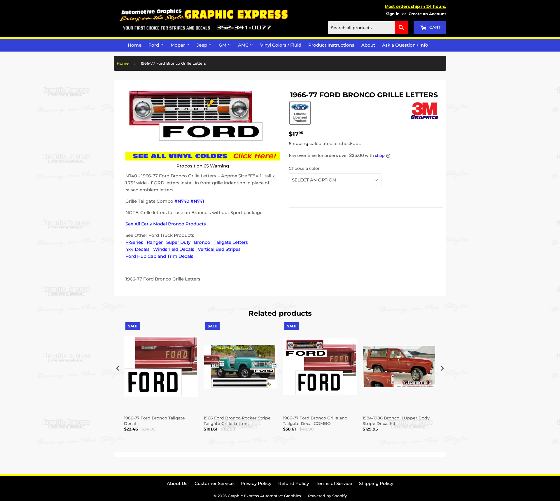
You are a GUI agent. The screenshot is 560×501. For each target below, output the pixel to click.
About (368, 45)
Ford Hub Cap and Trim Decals (159, 256)
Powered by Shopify (327, 495)
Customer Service (214, 483)
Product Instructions (331, 45)
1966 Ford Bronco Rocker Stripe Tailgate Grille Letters (237, 420)
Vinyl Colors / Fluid (280, 45)
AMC (244, 45)
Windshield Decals (173, 249)
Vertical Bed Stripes (219, 249)
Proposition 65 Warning (202, 166)
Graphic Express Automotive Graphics (264, 495)
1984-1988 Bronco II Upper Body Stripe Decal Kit (396, 420)
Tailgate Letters (231, 242)
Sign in (393, 14)
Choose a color (304, 168)
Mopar (178, 45)
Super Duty (178, 242)
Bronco (202, 242)
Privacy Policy (256, 483)
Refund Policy (293, 483)
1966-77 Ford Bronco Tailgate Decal (154, 420)
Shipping (298, 143)
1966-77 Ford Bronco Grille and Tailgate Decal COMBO (315, 420)
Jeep (202, 45)
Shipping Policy (376, 483)
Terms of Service (334, 483)
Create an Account (427, 14)
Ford (154, 45)
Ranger (155, 242)
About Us (177, 483)
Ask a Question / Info (405, 45)
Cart (434, 27)
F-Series (134, 242)
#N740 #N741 (189, 201)
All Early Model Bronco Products (170, 224)
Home (134, 45)
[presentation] (118, 368)
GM (223, 45)
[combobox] (368, 27)
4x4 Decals (137, 249)
